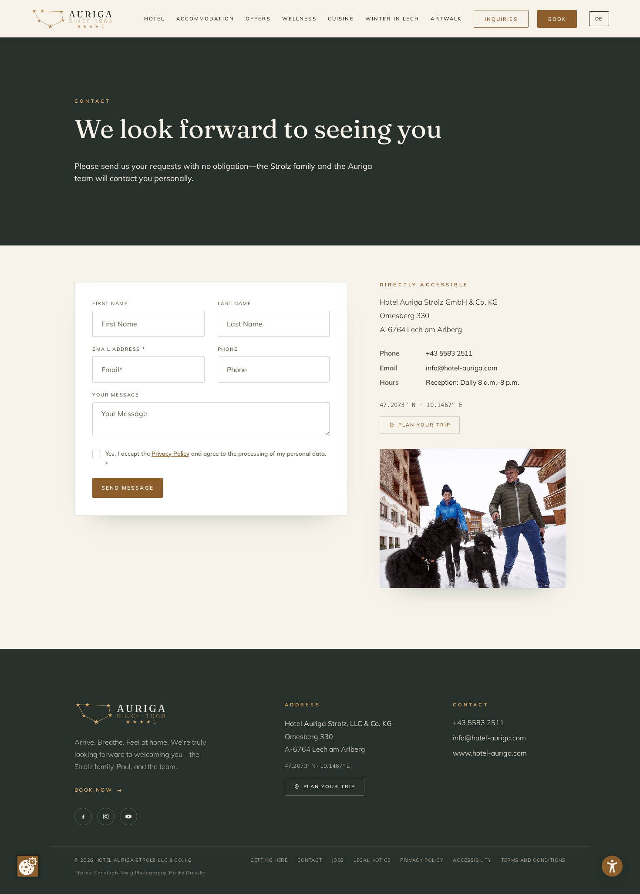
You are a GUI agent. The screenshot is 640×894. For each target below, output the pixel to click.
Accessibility (472, 860)
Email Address (118, 349)
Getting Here (269, 860)
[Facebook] (83, 816)
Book (557, 19)
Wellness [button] (299, 18)
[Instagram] (106, 816)
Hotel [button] (154, 18)
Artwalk (446, 18)
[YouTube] (128, 816)
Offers (258, 18)
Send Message (127, 487)
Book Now (98, 789)
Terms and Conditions (533, 860)
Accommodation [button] (205, 18)
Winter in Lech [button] (392, 18)
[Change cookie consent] (27, 866)
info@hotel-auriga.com (462, 367)
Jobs (338, 860)
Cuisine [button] (341, 18)
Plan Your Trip (424, 425)
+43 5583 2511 (449, 353)
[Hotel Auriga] (72, 19)
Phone (228, 349)
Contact (310, 860)
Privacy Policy (170, 453)
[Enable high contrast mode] (612, 866)
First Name (110, 303)
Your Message (115, 395)
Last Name (235, 303)
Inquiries (501, 19)
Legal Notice (372, 860)
